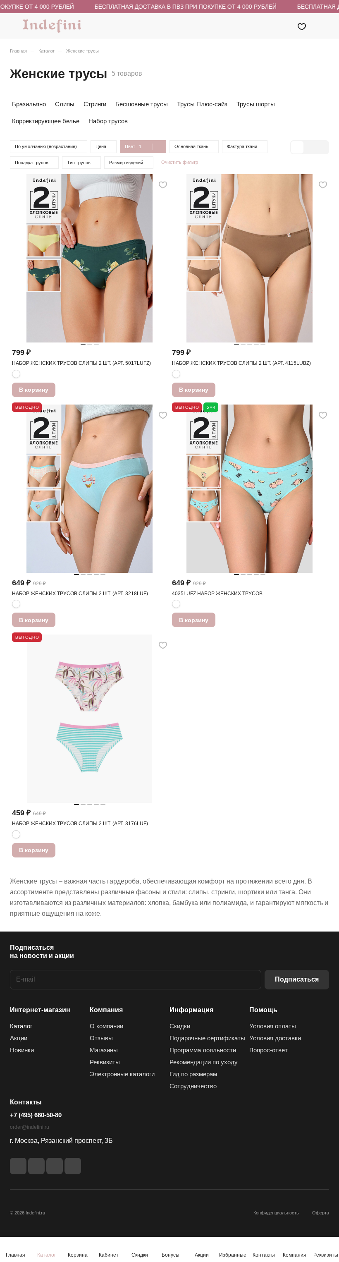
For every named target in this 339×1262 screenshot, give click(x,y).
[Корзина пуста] (323, 26)
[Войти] (280, 26)
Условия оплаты (272, 1026)
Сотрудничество (193, 1086)
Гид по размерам (193, 1074)
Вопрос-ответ (268, 1050)
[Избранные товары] (302, 26)
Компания (106, 1009)
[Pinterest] (72, 1166)
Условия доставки (275, 1038)
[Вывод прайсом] (322, 147)
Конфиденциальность (276, 1212)
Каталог (21, 1026)
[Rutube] (36, 1166)
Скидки (180, 1026)
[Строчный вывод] (309, 147)
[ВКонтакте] (18, 1166)
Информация (191, 1009)
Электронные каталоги (122, 1074)
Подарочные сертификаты (207, 1038)
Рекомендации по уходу (204, 1062)
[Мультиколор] (16, 374)
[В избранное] (163, 185)
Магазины (104, 1050)
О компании (106, 1026)
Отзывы (101, 1038)
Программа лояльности (203, 1050)
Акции (18, 1038)
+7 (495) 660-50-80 (36, 1114)
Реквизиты (105, 1062)
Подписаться (297, 979)
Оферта (320, 1212)
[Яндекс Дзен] (54, 1166)
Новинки (22, 1050)
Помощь (263, 1009)
